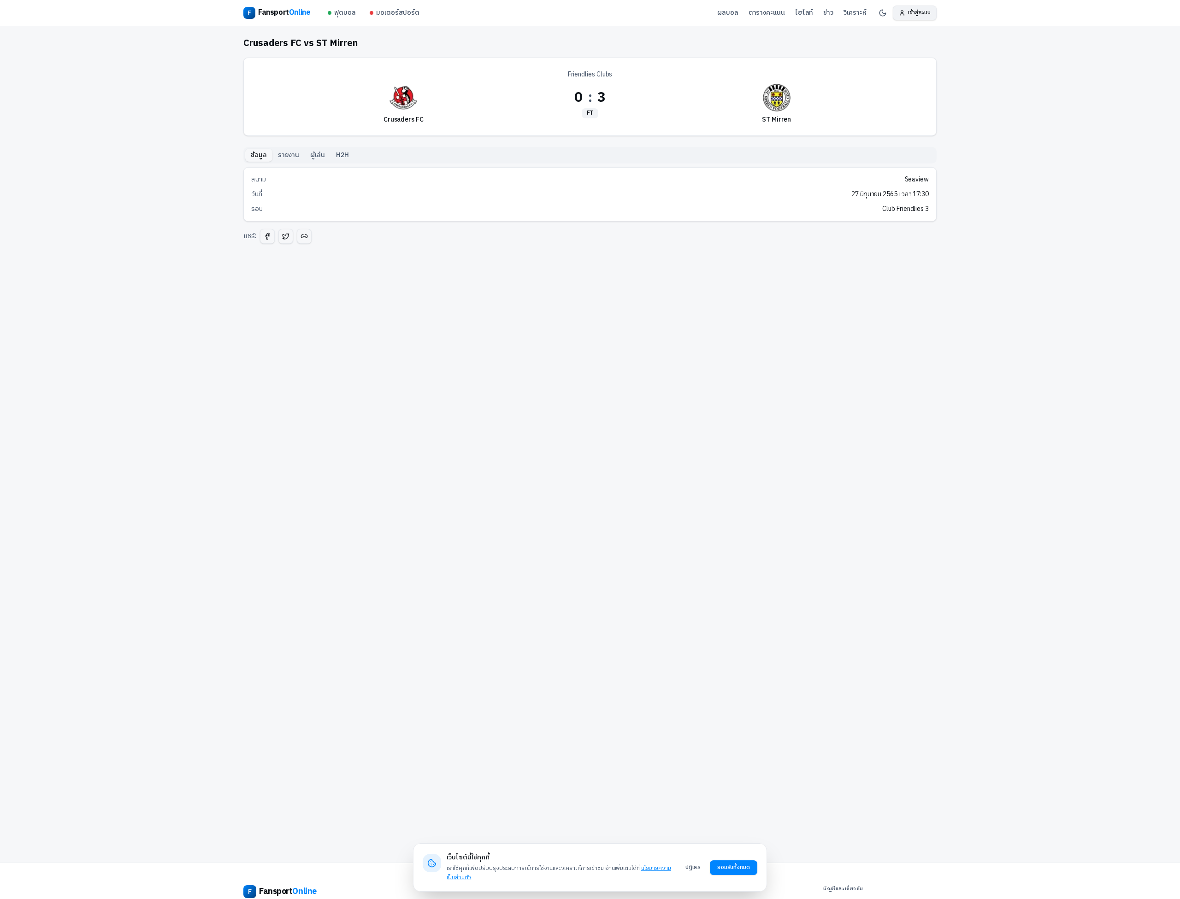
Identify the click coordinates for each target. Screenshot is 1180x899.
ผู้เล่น (317, 155)
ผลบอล (727, 12)
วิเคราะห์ (855, 12)
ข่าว (828, 12)
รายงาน (289, 155)
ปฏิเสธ (693, 867)
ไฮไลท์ (804, 12)
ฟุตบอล (345, 12)
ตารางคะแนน (767, 12)
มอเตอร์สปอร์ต (397, 12)
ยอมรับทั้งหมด (733, 867)
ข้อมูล (259, 155)
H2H (342, 155)
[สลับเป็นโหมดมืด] (882, 13)
